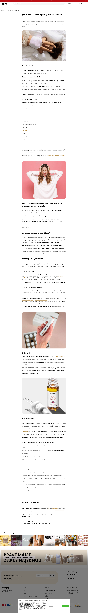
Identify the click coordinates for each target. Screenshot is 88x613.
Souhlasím (66, 606)
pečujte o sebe (34, 493)
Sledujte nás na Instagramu (9, 532)
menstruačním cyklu (29, 145)
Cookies (68, 595)
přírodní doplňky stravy (59, 510)
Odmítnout (58, 606)
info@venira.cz (71, 578)
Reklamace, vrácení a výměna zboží (72, 590)
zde (45, 610)
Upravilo (82, 610)
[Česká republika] (79, 3)
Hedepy (38, 496)
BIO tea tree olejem (58, 225)
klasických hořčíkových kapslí (41, 300)
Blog (46, 595)
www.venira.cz (6, 610)
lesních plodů (30, 300)
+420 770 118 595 (70, 3)
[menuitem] (4, 6)
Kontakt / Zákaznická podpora (50, 590)
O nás (24, 590)
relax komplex (55, 508)
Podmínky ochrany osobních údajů (72, 592)
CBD (49, 508)
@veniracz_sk (22, 532)
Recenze (25, 593)
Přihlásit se (84, 3)
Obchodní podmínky (70, 593)
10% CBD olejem (59, 356)
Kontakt (75, 3)
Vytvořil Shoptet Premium (74, 610)
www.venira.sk (14, 610)
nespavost (25, 130)
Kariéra (25, 592)
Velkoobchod (26, 595)
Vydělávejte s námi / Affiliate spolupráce (30, 596)
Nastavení (51, 606)
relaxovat (47, 507)
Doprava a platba (48, 592)
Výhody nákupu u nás (48, 593)
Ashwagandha (25, 431)
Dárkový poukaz (47, 598)
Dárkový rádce (47, 596)
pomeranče (24, 300)
